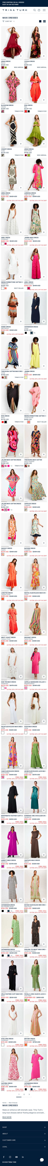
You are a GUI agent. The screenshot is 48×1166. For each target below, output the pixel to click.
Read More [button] (6, 1117)
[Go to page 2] (29, 1094)
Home (4, 1103)
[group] (24, 1127)
